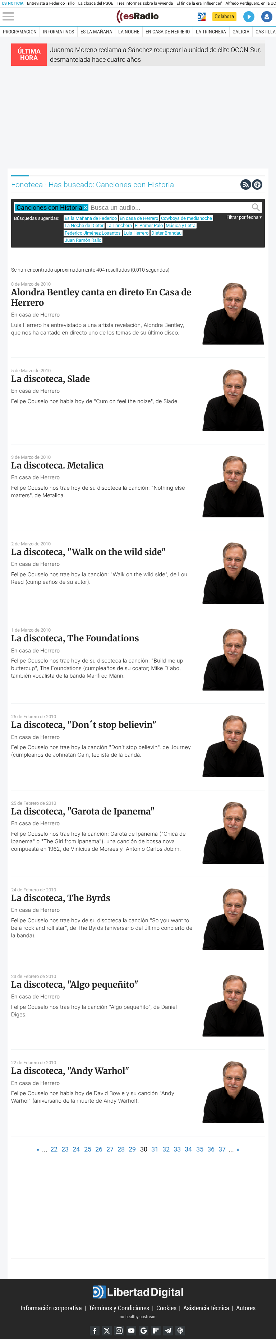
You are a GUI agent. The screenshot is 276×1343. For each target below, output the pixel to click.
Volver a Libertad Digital (201, 16)
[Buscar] (256, 207)
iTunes (180, 1330)
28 (121, 1149)
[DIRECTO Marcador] (248, 16)
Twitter (107, 1330)
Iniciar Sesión (266, 16)
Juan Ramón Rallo (83, 240)
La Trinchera (211, 31)
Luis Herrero (136, 233)
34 (188, 1149)
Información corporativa (51, 1308)
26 (98, 1149)
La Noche (128, 31)
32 (166, 1149)
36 (211, 1149)
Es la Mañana (96, 31)
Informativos (58, 31)
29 (132, 1149)
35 (199, 1149)
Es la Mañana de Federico (91, 218)
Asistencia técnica (206, 1308)
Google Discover (143, 1330)
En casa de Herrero (168, 31)
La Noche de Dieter (84, 225)
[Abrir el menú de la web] (59, 16)
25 (87, 1149)
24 (76, 1149)
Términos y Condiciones (119, 1308)
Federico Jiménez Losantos (93, 233)
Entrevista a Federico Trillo (50, 3)
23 (65, 1149)
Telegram (168, 1330)
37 (222, 1149)
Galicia (241, 31)
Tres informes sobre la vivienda (145, 3)
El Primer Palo (149, 225)
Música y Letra (181, 225)
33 (177, 1149)
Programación (20, 31)
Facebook (95, 1330)
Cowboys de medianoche (186, 218)
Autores (246, 1308)
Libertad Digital (138, 1292)
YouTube (131, 1330)
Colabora (224, 16)
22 (54, 1149)
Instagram (119, 1330)
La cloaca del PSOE (95, 3)
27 (110, 1149)
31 (154, 1149)
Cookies (166, 1308)
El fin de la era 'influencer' (199, 3)
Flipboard (156, 1330)
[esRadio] (137, 16)
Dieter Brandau (166, 233)
